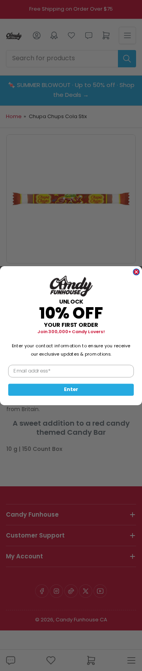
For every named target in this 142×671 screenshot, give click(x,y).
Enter (71, 389)
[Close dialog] (136, 272)
